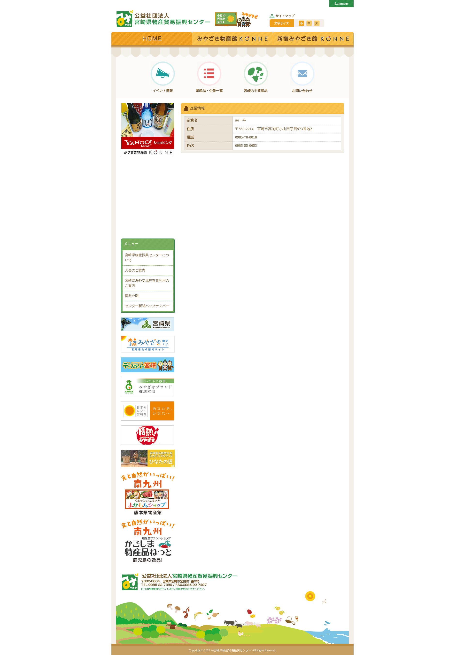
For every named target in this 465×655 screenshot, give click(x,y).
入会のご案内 (135, 270)
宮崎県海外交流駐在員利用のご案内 (147, 283)
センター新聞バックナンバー (147, 306)
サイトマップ (285, 16)
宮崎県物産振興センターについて (147, 257)
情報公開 (132, 296)
